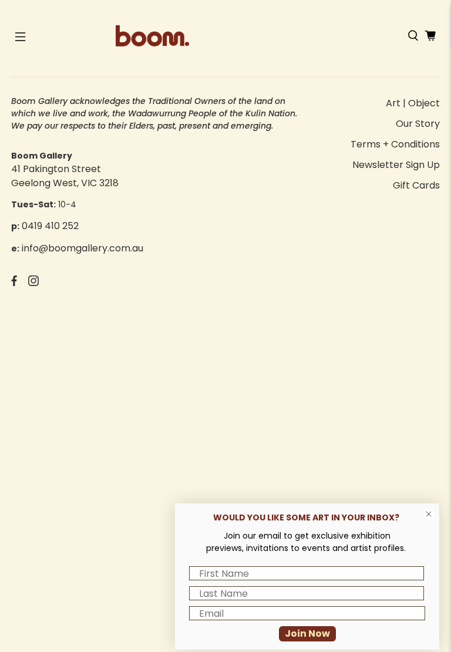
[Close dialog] (429, 514)
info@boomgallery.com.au (82, 248)
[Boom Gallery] (225, 35)
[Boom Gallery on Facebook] (14, 283)
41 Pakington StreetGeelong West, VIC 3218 (65, 176)
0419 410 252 (50, 226)
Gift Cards (416, 185)
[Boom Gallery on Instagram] (33, 283)
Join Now (307, 633)
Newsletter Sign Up (396, 165)
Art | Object (413, 103)
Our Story (418, 123)
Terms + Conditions (395, 144)
